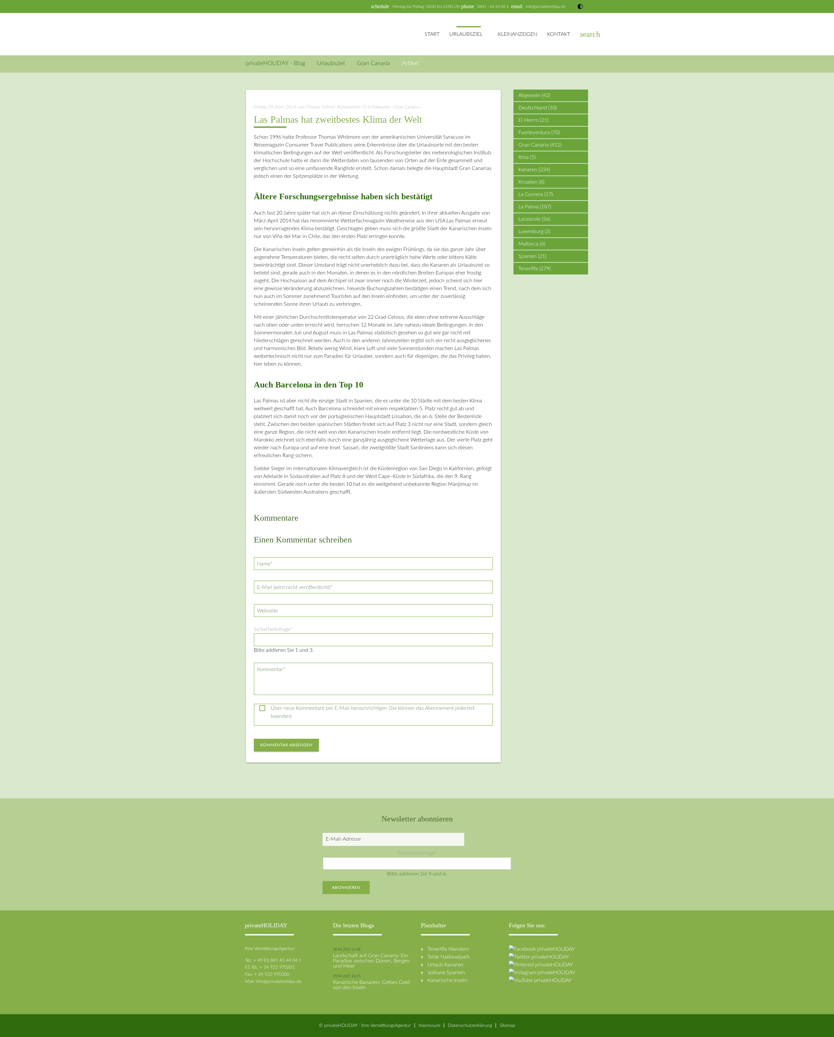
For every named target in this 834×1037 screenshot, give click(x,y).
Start (431, 34)
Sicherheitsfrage (273, 629)
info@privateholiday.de (545, 6)
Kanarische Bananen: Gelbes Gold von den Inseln (371, 985)
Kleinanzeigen (517, 34)
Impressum (429, 1025)
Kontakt (558, 34)
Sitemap (507, 1025)
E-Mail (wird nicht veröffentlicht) (295, 587)
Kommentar (271, 669)
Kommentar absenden (286, 745)
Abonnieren (346, 888)
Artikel (410, 63)
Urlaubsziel (465, 34)
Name (266, 564)
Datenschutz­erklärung (470, 1025)
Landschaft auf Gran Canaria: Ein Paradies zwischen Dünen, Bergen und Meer (371, 961)
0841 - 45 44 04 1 (493, 6)
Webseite (267, 610)
